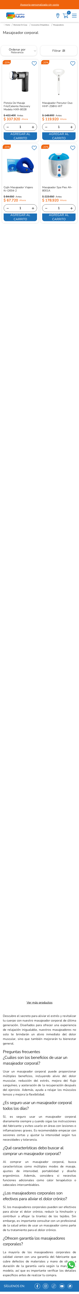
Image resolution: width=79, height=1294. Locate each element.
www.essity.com (29, 1284)
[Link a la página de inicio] (7, 24)
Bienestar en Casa (20, 25)
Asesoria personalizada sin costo (39, 5)
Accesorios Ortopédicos (40, 25)
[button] (39, 1088)
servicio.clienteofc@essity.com (53, 1214)
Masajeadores (58, 25)
